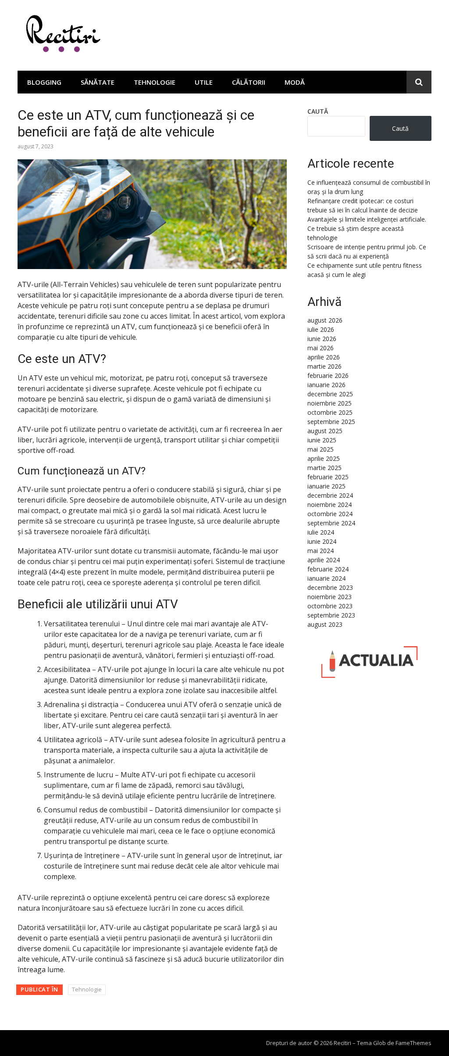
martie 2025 (324, 467)
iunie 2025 (321, 440)
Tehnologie (154, 82)
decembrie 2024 (330, 495)
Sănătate (97, 82)
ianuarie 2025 (326, 486)
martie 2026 (324, 366)
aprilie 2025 (323, 458)
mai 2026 (320, 348)
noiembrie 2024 (329, 504)
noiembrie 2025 (329, 403)
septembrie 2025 (331, 421)
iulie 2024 (320, 532)
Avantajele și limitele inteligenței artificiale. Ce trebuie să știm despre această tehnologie (366, 228)
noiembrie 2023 (329, 597)
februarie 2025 (328, 477)
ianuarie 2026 (326, 385)
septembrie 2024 (331, 523)
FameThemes (413, 1043)
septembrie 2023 (331, 615)
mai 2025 (320, 449)
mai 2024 (320, 550)
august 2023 (324, 624)
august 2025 (324, 431)
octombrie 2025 (330, 412)
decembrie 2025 (330, 394)
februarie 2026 (328, 375)
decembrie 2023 (330, 587)
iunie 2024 (321, 541)
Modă (295, 82)
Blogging (44, 82)
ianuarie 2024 (326, 578)
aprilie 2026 (323, 357)
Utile (204, 82)
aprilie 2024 (323, 560)
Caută (317, 111)
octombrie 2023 (330, 606)
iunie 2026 (321, 338)
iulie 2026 (320, 329)
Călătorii (248, 82)
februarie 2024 (328, 569)
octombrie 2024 (330, 514)
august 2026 (324, 320)
